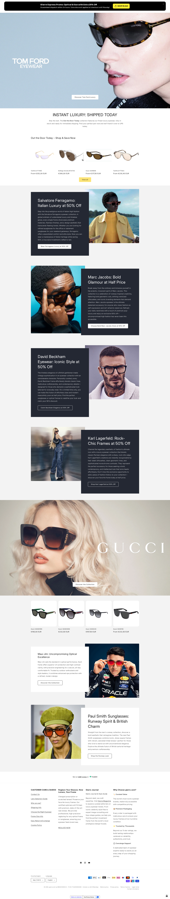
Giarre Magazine (104, 801)
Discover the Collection (85, 584)
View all (85, 180)
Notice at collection (76, 897)
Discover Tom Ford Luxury (85, 97)
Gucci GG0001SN (36, 629)
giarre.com (52, 887)
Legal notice (135, 887)
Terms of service (125, 887)
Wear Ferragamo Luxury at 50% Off (54, 246)
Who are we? (36, 803)
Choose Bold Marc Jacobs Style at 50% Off (108, 326)
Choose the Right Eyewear (41, 812)
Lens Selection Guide (39, 799)
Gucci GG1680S (91, 171)
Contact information (133, 889)
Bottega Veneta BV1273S (66, 171)
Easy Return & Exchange (40, 821)
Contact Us (35, 794)
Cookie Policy (36, 825)
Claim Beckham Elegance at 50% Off (55, 408)
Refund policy (104, 887)
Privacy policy (114, 887)
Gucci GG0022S (91, 629)
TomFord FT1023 (118, 171)
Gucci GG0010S (118, 629)
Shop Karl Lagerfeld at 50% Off (103, 484)
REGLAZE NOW (64, 828)
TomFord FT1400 (36, 171)
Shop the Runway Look (100, 756)
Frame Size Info (37, 816)
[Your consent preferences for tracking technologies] (166, 895)
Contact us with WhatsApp (90, 887)
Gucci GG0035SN (64, 629)
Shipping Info (36, 807)
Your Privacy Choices (89, 897)
